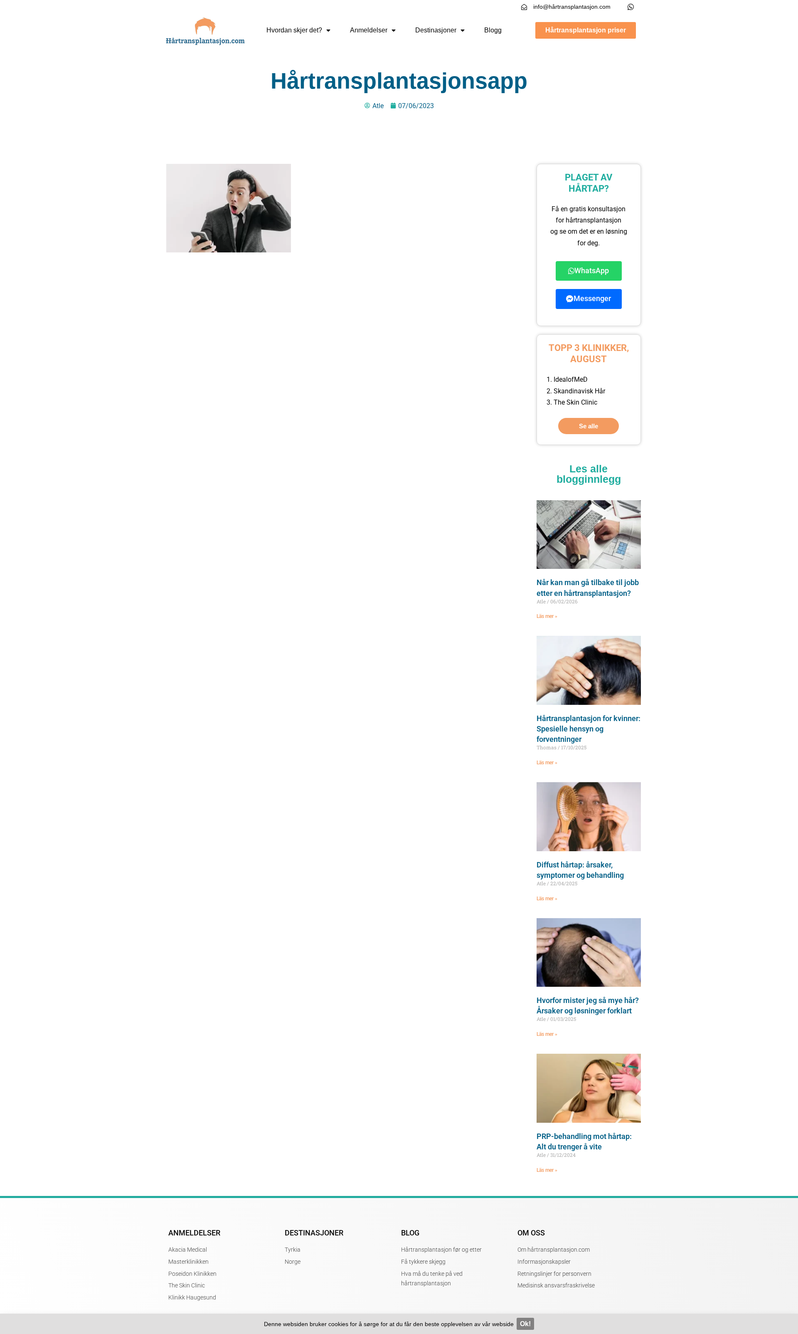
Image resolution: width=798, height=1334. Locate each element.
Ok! (525, 1323)
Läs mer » (547, 616)
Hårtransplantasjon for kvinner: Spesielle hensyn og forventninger (588, 729)
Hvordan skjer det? (294, 30)
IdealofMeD (571, 379)
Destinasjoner (435, 30)
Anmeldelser (368, 30)
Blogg (493, 30)
